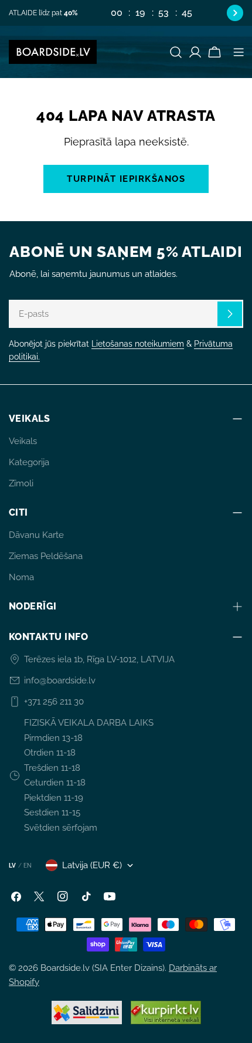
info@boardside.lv (60, 680)
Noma (21, 577)
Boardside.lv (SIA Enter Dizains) (102, 968)
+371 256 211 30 (54, 701)
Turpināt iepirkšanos (126, 179)
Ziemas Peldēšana (46, 556)
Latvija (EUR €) (92, 865)
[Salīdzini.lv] (87, 1012)
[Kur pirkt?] (166, 1012)
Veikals (23, 441)
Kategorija (29, 462)
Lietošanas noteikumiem (137, 343)
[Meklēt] (176, 52)
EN (27, 866)
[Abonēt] (229, 314)
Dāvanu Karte (36, 535)
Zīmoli (21, 483)
